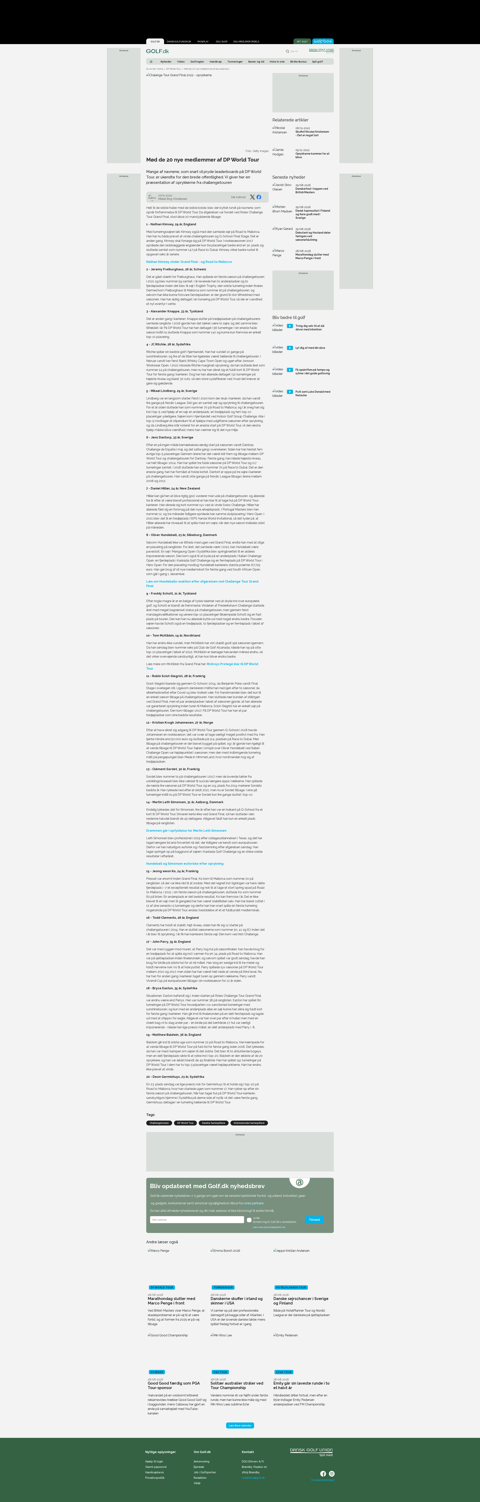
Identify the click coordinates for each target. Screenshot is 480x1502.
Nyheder (166, 61)
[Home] (151, 61)
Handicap (216, 61)
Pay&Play (202, 41)
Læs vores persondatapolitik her (269, 1227)
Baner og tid (256, 61)
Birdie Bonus (298, 61)
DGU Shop (221, 41)
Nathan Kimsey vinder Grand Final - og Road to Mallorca (189, 262)
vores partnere (253, 1203)
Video (181, 61)
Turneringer (235, 61)
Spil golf (317, 61)
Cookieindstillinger (323, 1480)
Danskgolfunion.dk (179, 41)
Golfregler (197, 61)
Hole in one (277, 61)
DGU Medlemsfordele (246, 41)
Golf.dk (155, 41)
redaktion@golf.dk (253, 1477)
